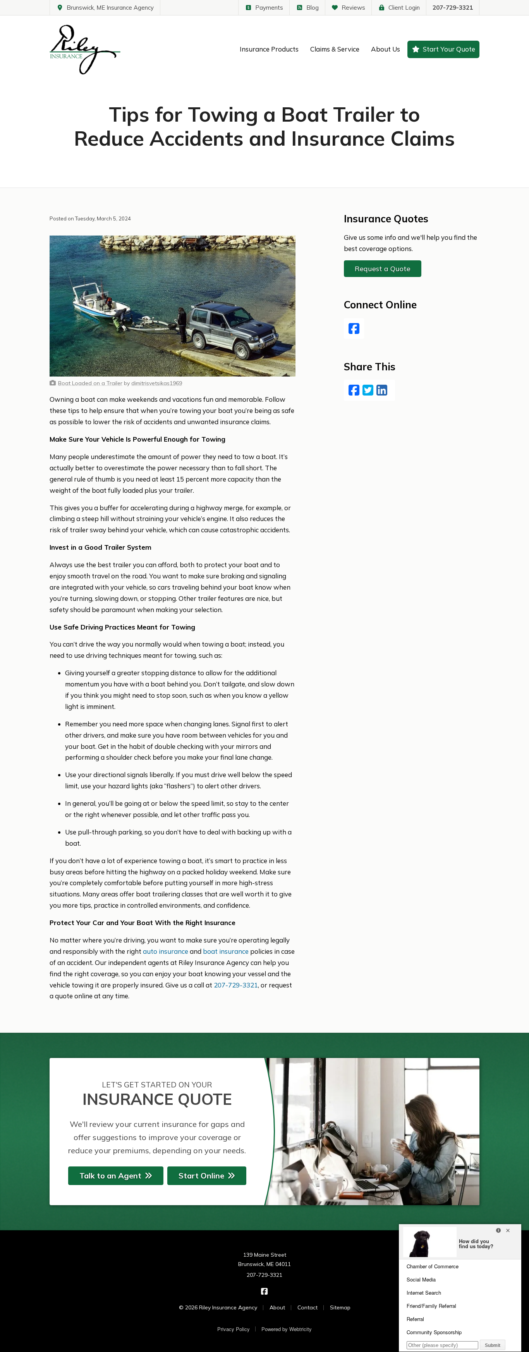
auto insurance (165, 951)
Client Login (404, 7)
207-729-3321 (453, 7)
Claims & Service (334, 49)
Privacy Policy (233, 1329)
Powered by (286, 1329)
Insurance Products (269, 49)
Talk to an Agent (110, 1175)
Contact (307, 1307)
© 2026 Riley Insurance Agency (218, 1307)
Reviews (353, 7)
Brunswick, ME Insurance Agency (110, 7)
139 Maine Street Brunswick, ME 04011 (264, 1259)
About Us (385, 49)
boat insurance (226, 951)
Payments (269, 7)
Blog (312, 7)
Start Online (201, 1175)
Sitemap (340, 1307)
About (277, 1307)
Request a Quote (382, 268)
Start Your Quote (449, 49)
